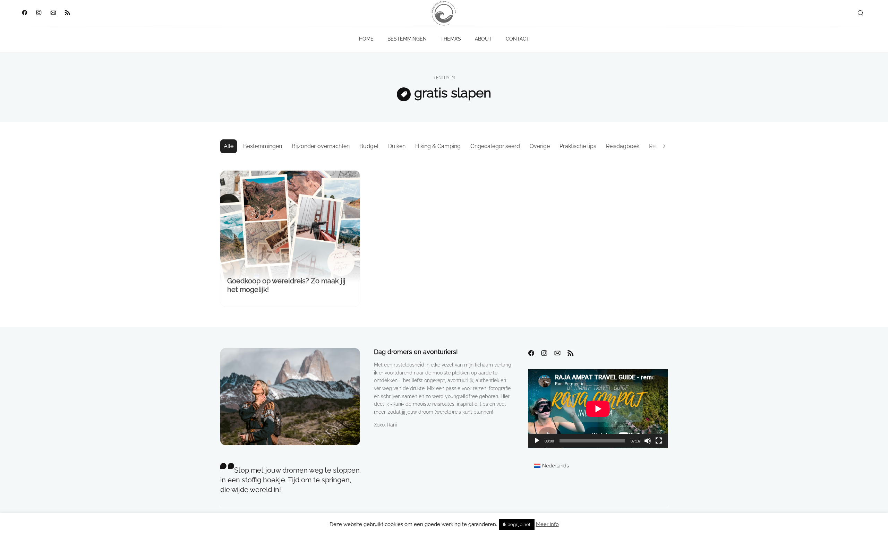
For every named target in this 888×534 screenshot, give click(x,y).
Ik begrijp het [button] (516, 524)
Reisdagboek (622, 146)
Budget (368, 146)
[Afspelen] (536, 440)
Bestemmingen (262, 146)
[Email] (53, 13)
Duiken (396, 146)
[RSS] (67, 13)
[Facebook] (24, 13)
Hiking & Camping (438, 146)
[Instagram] (38, 13)
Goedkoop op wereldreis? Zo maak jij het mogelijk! (286, 285)
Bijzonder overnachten (321, 146)
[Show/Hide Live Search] (860, 13)
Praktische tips (578, 146)
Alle (228, 146)
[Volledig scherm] (658, 440)
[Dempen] (647, 440)
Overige (540, 146)
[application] (598, 408)
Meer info (547, 524)
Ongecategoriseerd (495, 146)
